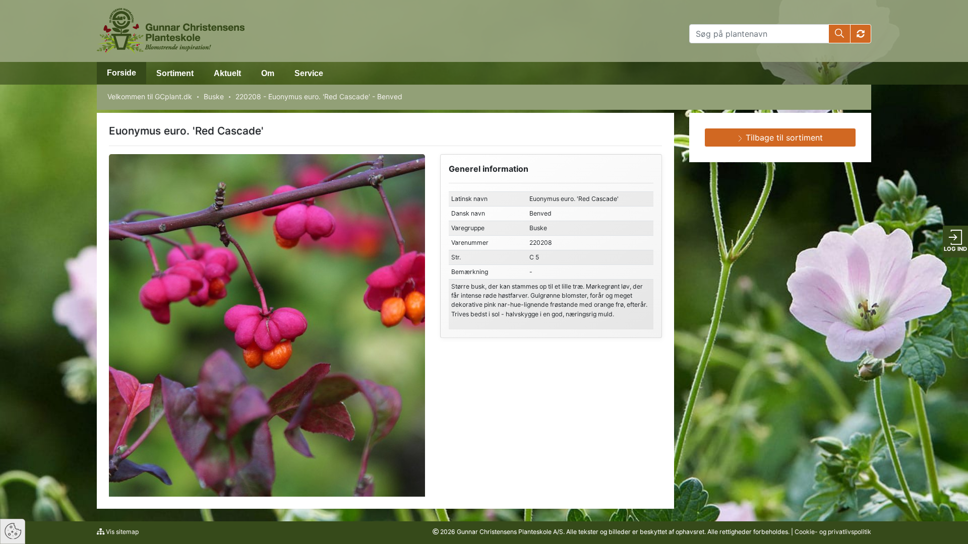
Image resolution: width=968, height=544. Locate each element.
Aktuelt (227, 73)
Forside (121, 73)
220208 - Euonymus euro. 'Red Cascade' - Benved (318, 96)
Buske (214, 96)
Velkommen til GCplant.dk (149, 96)
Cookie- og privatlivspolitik (833, 531)
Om (267, 73)
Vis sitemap (121, 531)
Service (308, 73)
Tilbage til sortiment (783, 137)
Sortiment (175, 73)
